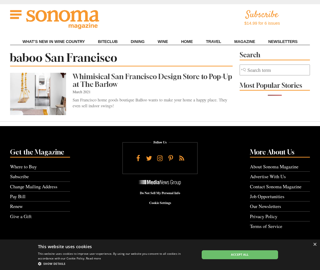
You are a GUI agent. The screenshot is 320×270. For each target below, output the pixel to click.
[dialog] (160, 254)
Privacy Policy (263, 216)
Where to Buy (23, 166)
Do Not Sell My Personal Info (160, 193)
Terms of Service (266, 226)
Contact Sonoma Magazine (275, 186)
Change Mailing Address (33, 186)
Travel (213, 41)
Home (187, 41)
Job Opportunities (267, 196)
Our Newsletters (265, 206)
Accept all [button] (240, 255)
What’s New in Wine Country (53, 41)
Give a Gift (21, 216)
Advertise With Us (268, 176)
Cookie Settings (160, 203)
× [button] (314, 244)
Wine (163, 41)
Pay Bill (18, 196)
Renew (16, 206)
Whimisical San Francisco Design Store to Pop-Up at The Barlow (152, 80)
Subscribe (19, 176)
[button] (116, 263)
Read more (93, 258)
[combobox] (275, 70)
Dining (138, 41)
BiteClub (108, 41)
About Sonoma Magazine (274, 166)
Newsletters (283, 41)
